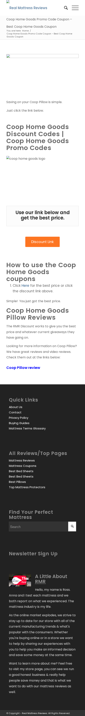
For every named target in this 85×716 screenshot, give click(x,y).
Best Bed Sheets (21, 471)
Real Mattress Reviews (34, 713)
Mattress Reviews (22, 460)
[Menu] (73, 8)
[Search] (64, 8)
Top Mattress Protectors (27, 487)
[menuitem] (64, 8)
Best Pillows (17, 482)
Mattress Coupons (22, 466)
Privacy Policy (18, 418)
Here (25, 285)
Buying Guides (19, 423)
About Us (15, 407)
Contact (15, 412)
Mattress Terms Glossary (27, 428)
